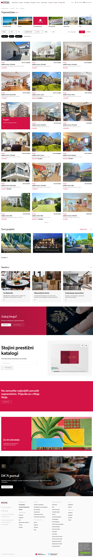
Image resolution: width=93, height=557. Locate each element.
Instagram (70, 515)
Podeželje (21, 517)
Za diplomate (37, 512)
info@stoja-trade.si (88, 2)
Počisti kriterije (27, 36)
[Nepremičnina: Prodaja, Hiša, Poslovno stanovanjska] (15, 60)
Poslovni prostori (56, 509)
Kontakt (55, 2)
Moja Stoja (62, 2)
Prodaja (12, 8)
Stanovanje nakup (56, 529)
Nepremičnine (15, 2)
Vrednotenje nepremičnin (39, 516)
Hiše (53, 507)
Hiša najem (54, 531)
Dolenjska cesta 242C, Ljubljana (7, 514)
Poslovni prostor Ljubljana (57, 524)
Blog (35, 529)
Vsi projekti (17, 229)
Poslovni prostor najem (57, 536)
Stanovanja (54, 504)
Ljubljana (22, 8)
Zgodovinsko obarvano (24, 522)
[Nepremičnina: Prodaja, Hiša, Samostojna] (15, 90)
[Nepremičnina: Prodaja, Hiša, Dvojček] (46, 60)
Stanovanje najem (56, 526)
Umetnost (50, 2)
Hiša (17, 8)
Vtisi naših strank (17, 324)
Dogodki (36, 524)
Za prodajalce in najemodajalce (40, 507)
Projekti (21, 2)
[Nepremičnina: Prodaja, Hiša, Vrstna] (77, 60)
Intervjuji (36, 527)
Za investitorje (37, 509)
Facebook (70, 512)
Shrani (89, 31)
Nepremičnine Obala (56, 541)
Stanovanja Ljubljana (56, 516)
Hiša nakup (54, 534)
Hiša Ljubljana (55, 519)
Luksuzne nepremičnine (24, 507)
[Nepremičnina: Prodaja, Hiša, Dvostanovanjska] (46, 90)
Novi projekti (7, 229)
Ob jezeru (21, 515)
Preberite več (6, 401)
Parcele (53, 514)
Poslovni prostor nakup (57, 538)
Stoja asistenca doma (38, 514)
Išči (82, 31)
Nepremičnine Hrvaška (57, 543)
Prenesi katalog (8, 367)
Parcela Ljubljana (55, 521)
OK (85, 552)
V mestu (20, 524)
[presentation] (89, 229)
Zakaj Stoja (33, 2)
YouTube (70, 517)
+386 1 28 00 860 (79, 2)
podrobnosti (81, 554)
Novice (38, 2)
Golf (20, 520)
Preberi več (5, 324)
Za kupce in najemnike (39, 504)
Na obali (20, 527)
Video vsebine (44, 2)
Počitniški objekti (56, 512)
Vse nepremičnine (56, 546)
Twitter (69, 520)
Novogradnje (27, 2)
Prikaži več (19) (83, 229)
